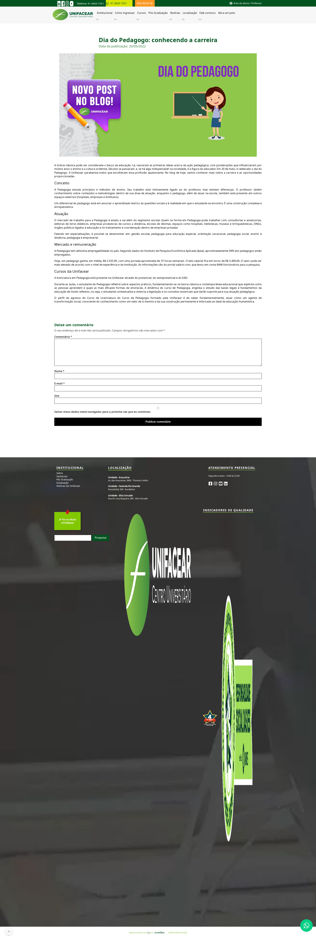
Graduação (62, 482)
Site (56, 396)
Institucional (104, 13)
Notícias (175, 13)
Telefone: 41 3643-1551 (90, 3)
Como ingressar (125, 13)
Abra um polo (226, 13)
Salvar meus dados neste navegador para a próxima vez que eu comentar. (102, 412)
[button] (306, 925)
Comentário (63, 337)
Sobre (59, 473)
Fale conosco (207, 13)
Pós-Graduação (158, 13)
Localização (190, 13)
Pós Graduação (64, 479)
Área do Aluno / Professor (248, 3)
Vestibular (62, 476)
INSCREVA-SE (145, 3)
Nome (59, 371)
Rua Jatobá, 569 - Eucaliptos (124, 488)
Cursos (141, 13)
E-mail (59, 383)
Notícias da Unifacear (68, 485)
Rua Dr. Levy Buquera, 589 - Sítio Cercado (128, 497)
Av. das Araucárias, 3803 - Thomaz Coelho (128, 479)
